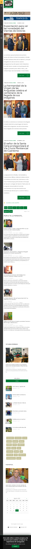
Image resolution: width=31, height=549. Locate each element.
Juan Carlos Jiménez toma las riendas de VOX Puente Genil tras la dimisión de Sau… (16, 485)
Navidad (14, 448)
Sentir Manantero (11, 458)
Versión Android (13, 527)
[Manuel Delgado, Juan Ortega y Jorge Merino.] (17, 109)
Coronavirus (18, 438)
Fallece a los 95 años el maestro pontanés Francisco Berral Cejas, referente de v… (17, 322)
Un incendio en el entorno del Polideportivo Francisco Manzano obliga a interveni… (15, 275)
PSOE (21, 451)
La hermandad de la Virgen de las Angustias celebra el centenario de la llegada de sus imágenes (15, 91)
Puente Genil (9, 454)
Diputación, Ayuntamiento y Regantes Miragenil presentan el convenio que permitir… (16, 252)
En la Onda (13, 23)
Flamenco (9, 444)
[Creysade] (17, 19)
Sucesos (18, 458)
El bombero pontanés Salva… (19, 411)
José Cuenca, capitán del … (19, 386)
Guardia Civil (21, 444)
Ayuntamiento (10, 438)
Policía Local (10, 451)
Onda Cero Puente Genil (8, 4)
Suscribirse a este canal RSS (12, 202)
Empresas (22, 441)
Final (11, 211)
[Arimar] (17, 14)
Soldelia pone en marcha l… (19, 419)
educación (15, 441)
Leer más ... (22, 75)
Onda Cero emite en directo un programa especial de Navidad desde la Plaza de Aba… (17, 365)
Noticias (20, 232)
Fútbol (14, 444)
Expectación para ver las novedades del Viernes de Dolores (16, 28)
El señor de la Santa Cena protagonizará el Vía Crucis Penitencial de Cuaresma (16, 147)
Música (8, 448)
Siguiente (6, 211)
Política (16, 451)
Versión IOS (23, 527)
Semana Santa (22, 454)
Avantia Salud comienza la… (19, 394)
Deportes (9, 441)
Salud (16, 454)
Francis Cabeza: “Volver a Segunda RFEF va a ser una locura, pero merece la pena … (16, 229)
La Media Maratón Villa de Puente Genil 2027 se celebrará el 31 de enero (16, 299)
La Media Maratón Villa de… (19, 403)
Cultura (24, 438)
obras (19, 448)
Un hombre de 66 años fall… (19, 427)
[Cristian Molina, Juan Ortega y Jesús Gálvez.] (17, 42)
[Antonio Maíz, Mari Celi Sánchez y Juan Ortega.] (17, 162)
